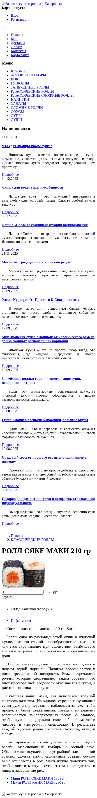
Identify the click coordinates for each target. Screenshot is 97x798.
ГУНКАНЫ (20, 83)
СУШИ (16, 120)
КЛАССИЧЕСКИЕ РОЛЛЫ (32, 91)
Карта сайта (20, 55)
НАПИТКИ (20, 99)
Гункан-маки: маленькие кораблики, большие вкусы (45, 420)
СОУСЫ (17, 111)
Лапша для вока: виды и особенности (32, 187)
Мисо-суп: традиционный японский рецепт (37, 262)
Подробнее (10, 174)
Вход (14, 15)
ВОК (14, 79)
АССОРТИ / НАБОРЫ (28, 75)
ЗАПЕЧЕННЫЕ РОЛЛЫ (30, 87)
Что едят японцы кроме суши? (27, 146)
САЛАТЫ (18, 103)
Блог (14, 39)
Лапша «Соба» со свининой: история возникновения (45, 225)
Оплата (16, 47)
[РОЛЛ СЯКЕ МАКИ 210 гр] (23, 588)
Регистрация (20, 19)
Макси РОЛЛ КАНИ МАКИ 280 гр (38, 782)
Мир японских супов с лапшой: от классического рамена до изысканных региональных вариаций (48, 339)
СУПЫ (16, 116)
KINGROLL (20, 71)
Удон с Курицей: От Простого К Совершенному (40, 300)
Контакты (18, 51)
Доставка (18, 43)
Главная (17, 35)
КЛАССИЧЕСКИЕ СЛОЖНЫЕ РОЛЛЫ (42, 95)
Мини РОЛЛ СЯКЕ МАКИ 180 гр (37, 778)
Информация (21, 620)
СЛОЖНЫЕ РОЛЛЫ (27, 107)
